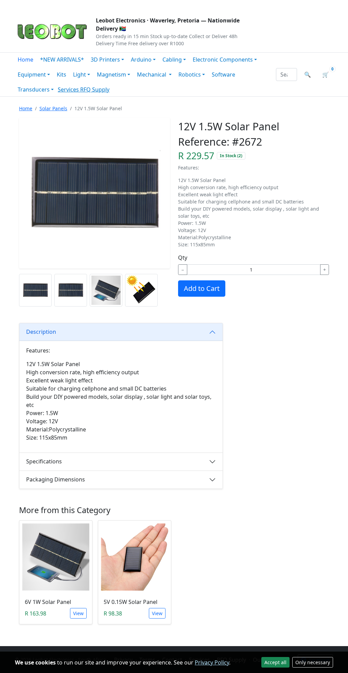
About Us (59, 5)
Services (69, 89)
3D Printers (105, 59)
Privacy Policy (212, 662)
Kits (61, 74)
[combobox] (286, 74)
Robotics (189, 74)
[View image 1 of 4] (35, 290)
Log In (292, 5)
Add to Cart (202, 288)
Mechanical (152, 74)
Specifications (44, 461)
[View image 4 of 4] (141, 290)
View (78, 613)
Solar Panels (53, 108)
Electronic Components (223, 59)
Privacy (163, 5)
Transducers (34, 89)
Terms (188, 5)
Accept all (275, 662)
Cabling (172, 59)
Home (25, 59)
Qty (182, 257)
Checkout (261, 5)
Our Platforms (126, 5)
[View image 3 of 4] (106, 290)
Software (223, 74)
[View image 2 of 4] (70, 290)
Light (79, 74)
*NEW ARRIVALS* (62, 59)
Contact (90, 5)
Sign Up (322, 5)
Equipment (32, 74)
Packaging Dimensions (55, 479)
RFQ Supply (94, 89)
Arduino (141, 59)
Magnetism (111, 74)
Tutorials (27, 5)
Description (41, 331)
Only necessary (312, 662)
